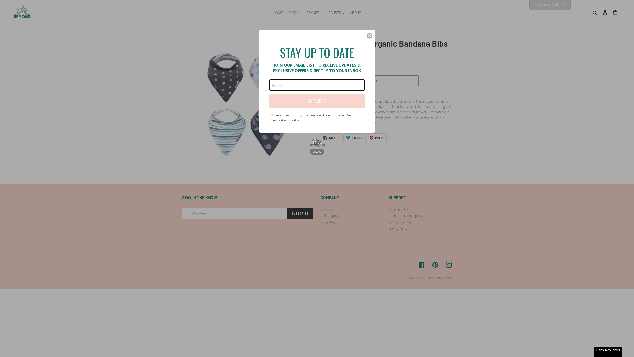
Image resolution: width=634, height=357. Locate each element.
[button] (369, 36)
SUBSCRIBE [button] (317, 101)
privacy (317, 151)
